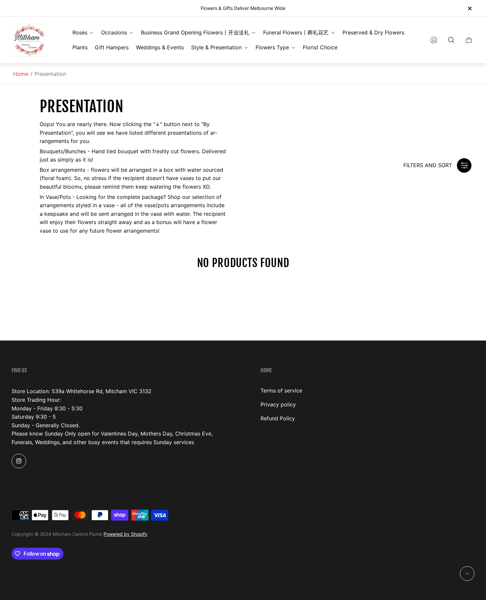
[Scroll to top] (467, 573)
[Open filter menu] (464, 165)
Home (20, 73)
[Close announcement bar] (469, 8)
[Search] (451, 40)
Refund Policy (278, 418)
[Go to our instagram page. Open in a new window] (19, 461)
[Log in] (433, 40)
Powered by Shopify (125, 534)
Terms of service (281, 390)
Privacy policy (278, 404)
